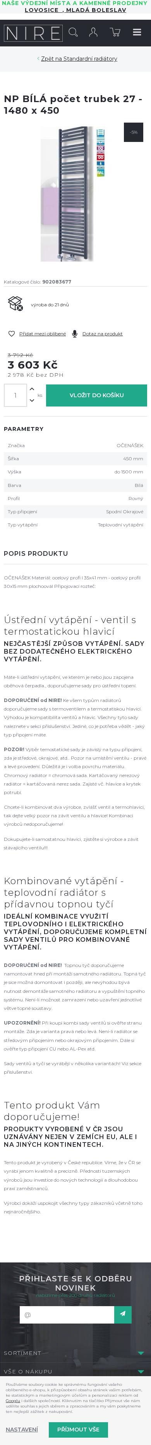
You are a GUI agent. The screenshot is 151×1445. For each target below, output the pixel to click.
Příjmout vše (78, 1429)
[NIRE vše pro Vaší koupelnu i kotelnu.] (33, 33)
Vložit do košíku (97, 395)
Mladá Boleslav (95, 10)
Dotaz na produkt (102, 333)
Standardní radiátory (90, 58)
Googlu (13, 1400)
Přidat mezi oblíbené (42, 333)
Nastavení (22, 1429)
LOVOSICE (43, 10)
